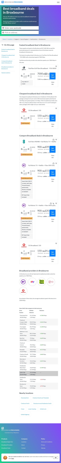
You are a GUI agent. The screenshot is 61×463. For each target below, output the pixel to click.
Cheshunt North (25, 403)
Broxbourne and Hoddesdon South (42, 403)
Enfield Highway (25, 414)
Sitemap (43, 448)
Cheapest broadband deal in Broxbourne (8, 56)
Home (4, 39)
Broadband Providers (6, 445)
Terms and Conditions (46, 441)
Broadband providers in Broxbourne (7, 67)
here (13, 458)
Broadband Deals (5, 448)
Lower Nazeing (32, 409)
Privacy (43, 445)
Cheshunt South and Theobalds (41, 398)
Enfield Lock (43, 409)
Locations (10, 39)
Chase (22, 409)
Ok (56, 457)
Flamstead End (25, 398)
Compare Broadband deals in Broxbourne (6, 61)
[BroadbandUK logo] (12, 2)
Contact (23, 448)
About (23, 445)
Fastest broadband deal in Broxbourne (8, 50)
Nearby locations (5, 72)
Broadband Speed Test (7, 441)
